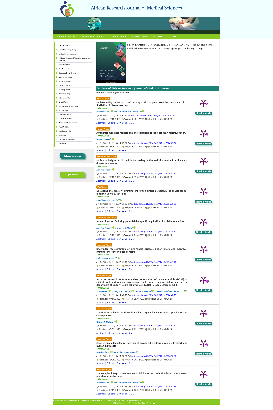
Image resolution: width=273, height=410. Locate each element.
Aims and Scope (64, 45)
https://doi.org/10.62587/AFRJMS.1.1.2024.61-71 (154, 356)
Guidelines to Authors (92, 36)
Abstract (100, 122)
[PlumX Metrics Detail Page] (203, 103)
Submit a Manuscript (72, 156)
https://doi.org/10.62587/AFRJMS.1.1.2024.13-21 (154, 143)
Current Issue (139, 36)
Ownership (62, 143)
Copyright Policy (64, 85)
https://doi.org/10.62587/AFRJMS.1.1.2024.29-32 (154, 231)
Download (122, 122)
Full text (111, 122)
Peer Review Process (66, 69)
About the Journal (66, 36)
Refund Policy (63, 102)
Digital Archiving (64, 127)
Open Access (72, 175)
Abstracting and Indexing (67, 54)
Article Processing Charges (68, 50)
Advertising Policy (65, 114)
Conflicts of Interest (65, 119)
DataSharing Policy (65, 131)
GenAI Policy (63, 135)
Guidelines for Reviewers (67, 73)
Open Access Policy (66, 77)
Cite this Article (203, 113)
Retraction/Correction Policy (68, 106)
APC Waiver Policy (65, 81)
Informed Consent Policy (67, 139)
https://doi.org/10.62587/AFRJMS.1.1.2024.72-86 (154, 386)
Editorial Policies (64, 64)
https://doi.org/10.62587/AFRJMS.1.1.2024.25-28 (154, 204)
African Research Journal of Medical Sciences (136, 8)
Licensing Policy (64, 90)
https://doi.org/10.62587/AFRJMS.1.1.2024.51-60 (154, 325)
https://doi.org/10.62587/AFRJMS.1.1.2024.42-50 (154, 295)
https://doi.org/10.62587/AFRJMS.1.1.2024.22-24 (154, 173)
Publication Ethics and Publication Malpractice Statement (74, 59)
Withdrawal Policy (65, 98)
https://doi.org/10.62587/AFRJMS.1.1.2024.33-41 (154, 262)
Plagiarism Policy (64, 94)
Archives (158, 36)
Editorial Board (118, 36)
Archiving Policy (64, 110)
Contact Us (175, 36)
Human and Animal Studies (68, 123)
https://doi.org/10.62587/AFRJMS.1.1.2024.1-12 (152, 115)
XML (131, 122)
